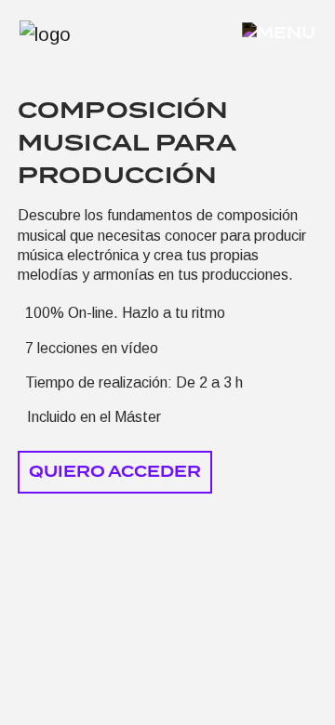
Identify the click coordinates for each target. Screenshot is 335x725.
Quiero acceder (115, 472)
